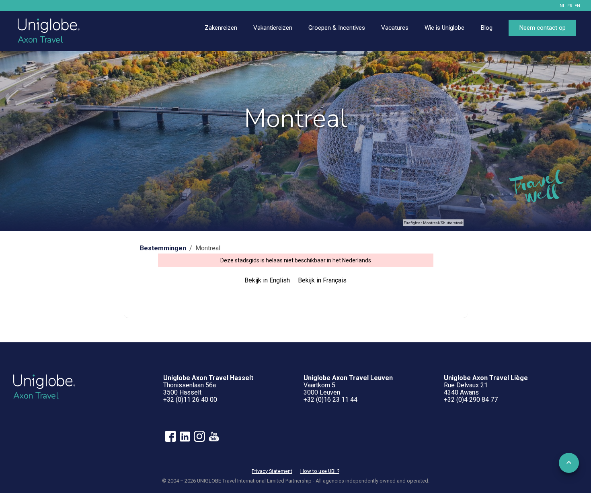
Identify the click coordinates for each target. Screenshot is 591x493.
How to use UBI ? (319, 471)
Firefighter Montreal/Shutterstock (433, 223)
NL (562, 5)
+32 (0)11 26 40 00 (190, 399)
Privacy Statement (272, 471)
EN (577, 5)
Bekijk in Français (322, 280)
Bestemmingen (163, 248)
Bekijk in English (267, 280)
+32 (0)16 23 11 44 (330, 399)
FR (570, 5)
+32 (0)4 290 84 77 (471, 399)
